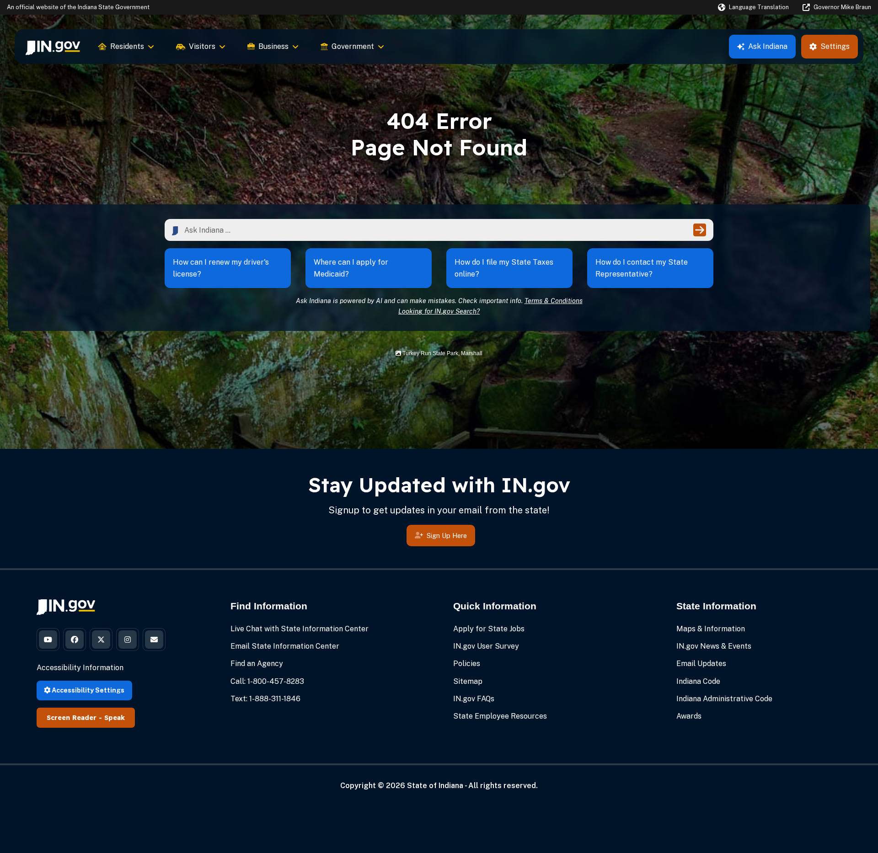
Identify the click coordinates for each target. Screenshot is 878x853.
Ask (767, 46)
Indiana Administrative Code (724, 698)
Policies (466, 663)
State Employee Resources (500, 716)
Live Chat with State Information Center (299, 628)
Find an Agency (256, 663)
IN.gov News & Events (713, 646)
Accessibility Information (80, 667)
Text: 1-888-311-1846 (265, 698)
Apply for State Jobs (489, 628)
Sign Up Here (447, 535)
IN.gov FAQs (473, 698)
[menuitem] (52, 46)
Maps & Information (710, 628)
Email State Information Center (284, 646)
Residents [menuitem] (127, 46)
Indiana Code (698, 681)
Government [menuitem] (353, 46)
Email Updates (701, 663)
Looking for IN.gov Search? (439, 311)
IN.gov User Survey (486, 646)
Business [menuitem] (273, 46)
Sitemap (467, 681)
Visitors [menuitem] (202, 46)
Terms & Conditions (554, 300)
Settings (835, 46)
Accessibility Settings (87, 690)
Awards (688, 716)
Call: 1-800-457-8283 (267, 681)
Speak (114, 718)
